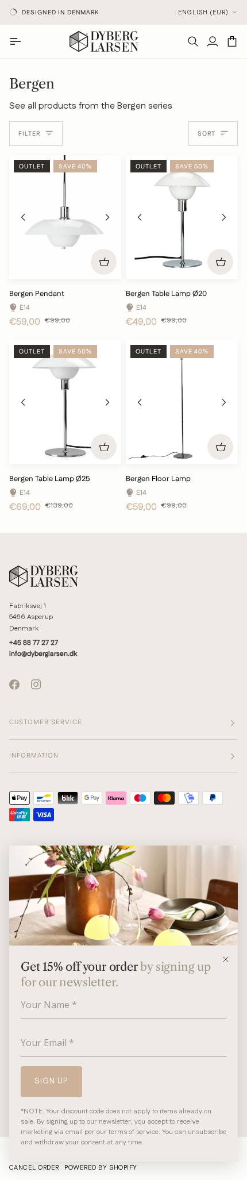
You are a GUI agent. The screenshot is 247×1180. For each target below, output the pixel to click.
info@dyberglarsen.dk (43, 654)
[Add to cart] (104, 262)
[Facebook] (14, 684)
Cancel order (34, 1168)
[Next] (107, 217)
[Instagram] (36, 684)
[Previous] (22, 217)
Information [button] (34, 755)
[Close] (229, 959)
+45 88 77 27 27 (33, 643)
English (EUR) (203, 12)
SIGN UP (51, 1081)
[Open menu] (19, 41)
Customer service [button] (45, 722)
